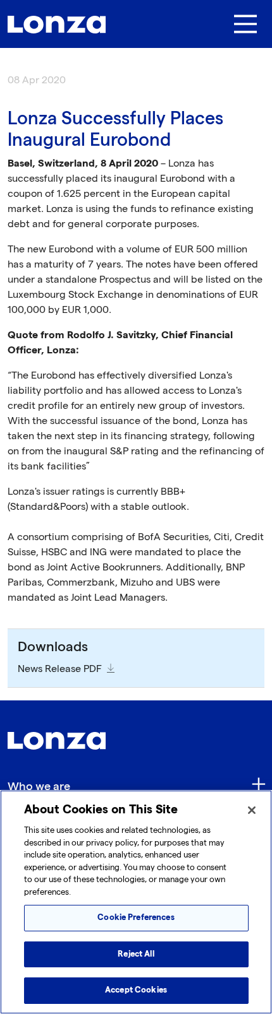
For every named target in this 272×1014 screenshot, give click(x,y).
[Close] (252, 810)
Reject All (136, 954)
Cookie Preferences (135, 917)
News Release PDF (60, 669)
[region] (136, 902)
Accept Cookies (136, 990)
